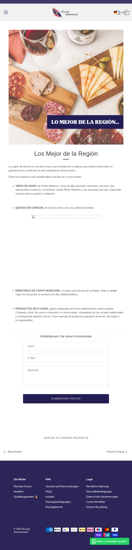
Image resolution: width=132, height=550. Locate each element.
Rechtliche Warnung (97, 486)
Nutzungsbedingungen (58, 501)
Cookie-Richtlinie (95, 501)
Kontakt (50, 496)
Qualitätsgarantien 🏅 (26, 496)
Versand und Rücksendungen (62, 486)
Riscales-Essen (23, 486)
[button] (122, 12)
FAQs (49, 491)
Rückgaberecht (54, 506)
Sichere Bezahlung (96, 506)
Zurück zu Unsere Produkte (66, 437)
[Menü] (6, 12)
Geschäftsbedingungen (99, 491)
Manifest (18, 491)
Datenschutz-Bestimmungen (102, 496)
